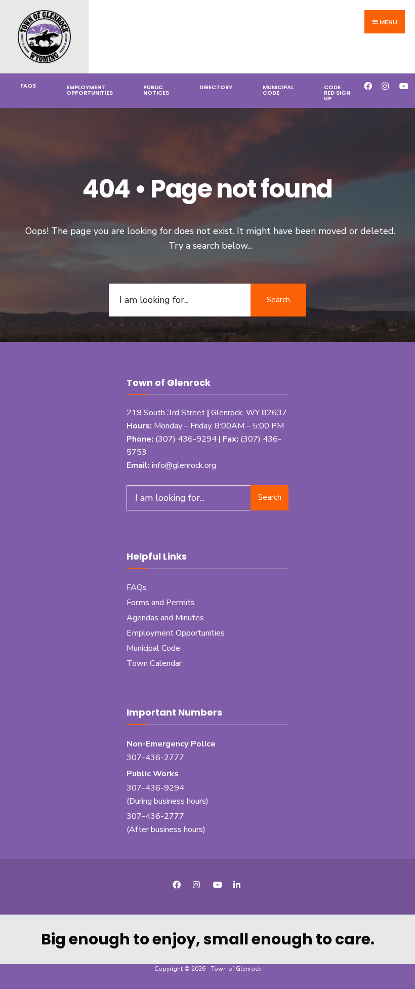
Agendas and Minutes (165, 617)
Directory (215, 87)
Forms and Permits (161, 602)
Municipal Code (278, 90)
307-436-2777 (155, 757)
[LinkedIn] (236, 884)
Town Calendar (154, 663)
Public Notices (156, 90)
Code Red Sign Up (337, 92)
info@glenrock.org (184, 465)
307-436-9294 (155, 788)
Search (278, 300)
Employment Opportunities (89, 90)
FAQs (28, 86)
